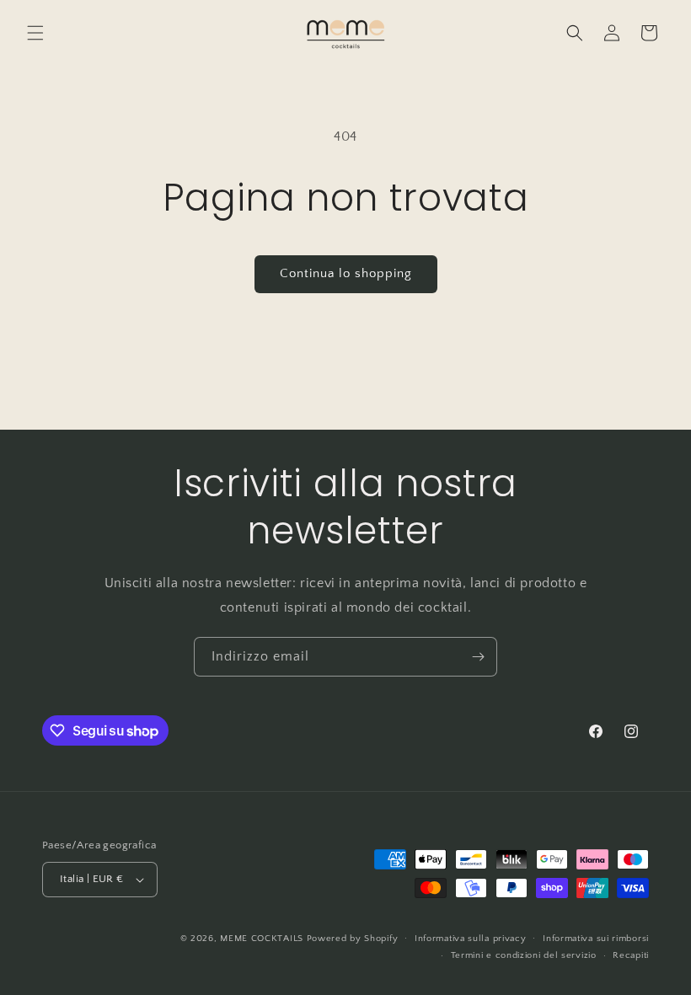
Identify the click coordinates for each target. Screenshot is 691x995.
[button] (35, 32)
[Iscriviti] (477, 657)
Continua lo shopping (346, 273)
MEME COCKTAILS (261, 938)
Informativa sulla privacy (471, 938)
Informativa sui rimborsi (596, 938)
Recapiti (631, 955)
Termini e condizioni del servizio (524, 955)
